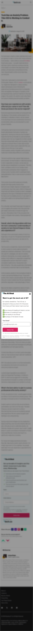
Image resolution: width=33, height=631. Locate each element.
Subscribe (10, 330)
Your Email (6, 320)
